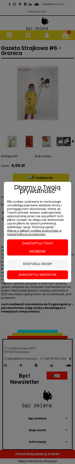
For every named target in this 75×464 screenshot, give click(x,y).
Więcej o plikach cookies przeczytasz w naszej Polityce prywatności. (34, 232)
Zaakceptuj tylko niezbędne (37, 247)
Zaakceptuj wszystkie (37, 274)
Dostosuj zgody (37, 264)
